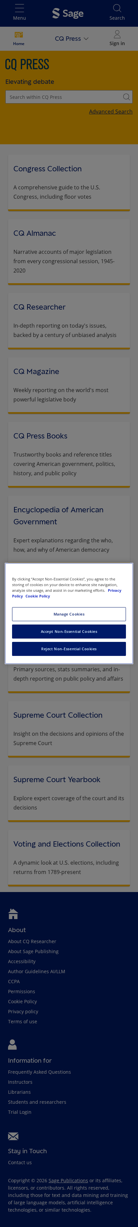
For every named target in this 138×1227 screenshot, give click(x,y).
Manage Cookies (69, 614)
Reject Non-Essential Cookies (69, 648)
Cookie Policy (37, 595)
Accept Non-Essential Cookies (69, 631)
